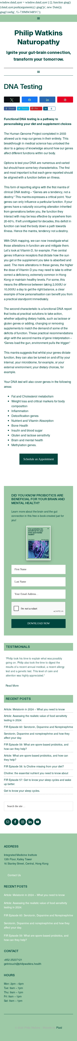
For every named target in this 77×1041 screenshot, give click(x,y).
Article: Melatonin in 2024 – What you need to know (34, 709)
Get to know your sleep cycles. (22, 790)
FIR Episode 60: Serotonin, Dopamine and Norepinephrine (38, 727)
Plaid (59, 1027)
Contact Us (14, 875)
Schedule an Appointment (38, 459)
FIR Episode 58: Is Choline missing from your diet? (34, 766)
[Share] (45, 108)
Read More (12, 685)
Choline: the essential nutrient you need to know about (36, 773)
